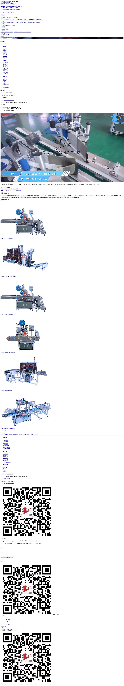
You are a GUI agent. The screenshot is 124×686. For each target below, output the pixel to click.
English (10, 2)
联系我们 (3, 33)
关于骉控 (3, 30)
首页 (7, 37)
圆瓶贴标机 (3, 19)
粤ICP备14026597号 (32, 541)
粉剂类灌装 (5, 69)
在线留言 (7, 2)
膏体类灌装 (14, 22)
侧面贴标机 (14, 19)
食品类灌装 (19, 22)
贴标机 (2, 17)
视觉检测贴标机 (39, 19)
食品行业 (5, 49)
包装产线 (9, 17)
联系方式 (3, 34)
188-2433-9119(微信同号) (9, 95)
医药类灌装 (30, 22)
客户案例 (3, 27)
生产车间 (20, 32)
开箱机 (6, 25)
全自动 (5, 187)
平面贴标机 (8, 19)
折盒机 (4, 83)
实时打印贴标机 (32, 19)
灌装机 (5, 17)
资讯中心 (29, 32)
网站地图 (3, 2)
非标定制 (3, 26)
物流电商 (5, 54)
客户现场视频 (15, 17)
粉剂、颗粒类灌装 (37, 22)
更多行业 (5, 57)
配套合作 (7, 34)
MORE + (7, 193)
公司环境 (16, 32)
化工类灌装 (24, 22)
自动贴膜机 (19, 19)
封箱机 (9, 25)
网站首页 (3, 14)
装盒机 (13, 25)
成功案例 (3, 29)
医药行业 (5, 53)
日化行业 (5, 52)
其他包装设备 (6, 84)
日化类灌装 (5, 73)
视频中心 (3, 15)
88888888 (5, 97)
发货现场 (24, 32)
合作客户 (7, 29)
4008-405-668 (10, 474)
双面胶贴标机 (25, 19)
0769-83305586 (4, 12)
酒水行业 (5, 50)
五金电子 (19, 37)
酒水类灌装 (3, 22)
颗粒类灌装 (5, 66)
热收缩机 (3, 25)
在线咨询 (3, 104)
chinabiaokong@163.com (9, 100)
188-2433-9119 (11, 12)
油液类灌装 (8, 22)
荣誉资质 (11, 32)
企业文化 (7, 32)
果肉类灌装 (5, 68)
